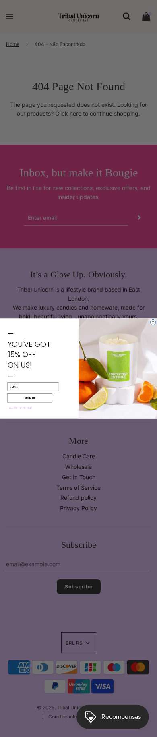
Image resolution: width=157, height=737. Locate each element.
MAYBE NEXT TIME (21, 408)
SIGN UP (29, 398)
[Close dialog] (153, 322)
